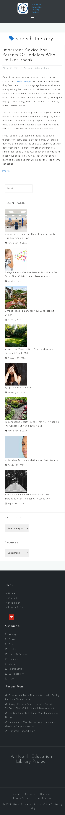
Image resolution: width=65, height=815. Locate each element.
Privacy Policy (15, 607)
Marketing (14, 664)
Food (12, 644)
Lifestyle (13, 659)
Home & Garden (18, 654)
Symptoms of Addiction (18, 387)
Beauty (12, 634)
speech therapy (22, 81)
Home (11, 593)
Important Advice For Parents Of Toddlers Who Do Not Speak (28, 55)
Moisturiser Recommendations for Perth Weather (32, 460)
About (16, 794)
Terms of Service (42, 798)
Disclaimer (14, 602)
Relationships (42, 68)
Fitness (13, 639)
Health (30, 68)
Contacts (13, 598)
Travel (12, 678)
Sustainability (16, 673)
